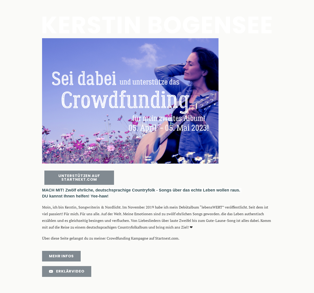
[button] (79, 178)
